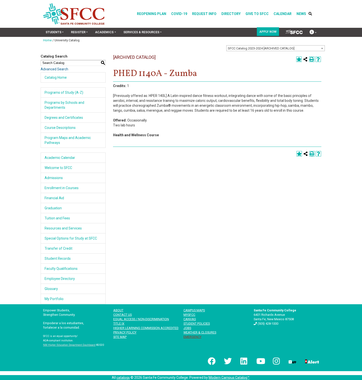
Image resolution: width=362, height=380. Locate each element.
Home (47, 40)
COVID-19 (179, 14)
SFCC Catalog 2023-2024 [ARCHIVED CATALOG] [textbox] (261, 48)
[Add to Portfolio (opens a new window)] (299, 59)
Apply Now (268, 31)
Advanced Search (54, 69)
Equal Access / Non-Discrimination (141, 319)
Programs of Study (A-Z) (64, 92)
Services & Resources (141, 32)
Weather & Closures (199, 332)
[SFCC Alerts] (311, 361)
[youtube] (260, 361)
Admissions (54, 178)
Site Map (120, 337)
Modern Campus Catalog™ (229, 378)
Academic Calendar (60, 158)
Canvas (189, 319)
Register (78, 32)
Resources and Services (63, 228)
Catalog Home (56, 77)
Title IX (118, 323)
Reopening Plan (151, 14)
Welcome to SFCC (58, 168)
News (301, 14)
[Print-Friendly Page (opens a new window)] (311, 59)
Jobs (187, 328)
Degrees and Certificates (64, 118)
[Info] (313, 32)
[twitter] (227, 361)
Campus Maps (194, 310)
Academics (104, 32)
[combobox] (275, 48)
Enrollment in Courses (62, 188)
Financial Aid (54, 198)
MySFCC (189, 315)
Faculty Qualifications (61, 269)
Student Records (58, 258)
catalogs (123, 378)
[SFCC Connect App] (292, 361)
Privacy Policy (124, 332)
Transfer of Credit (58, 248)
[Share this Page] (305, 59)
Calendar (283, 14)
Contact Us (122, 315)
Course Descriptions (60, 128)
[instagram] (276, 361)
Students (53, 32)
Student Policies (196, 323)
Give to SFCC (257, 14)
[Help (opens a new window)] (318, 59)
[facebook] (211, 361)
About (118, 310)
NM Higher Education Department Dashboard (69, 345)
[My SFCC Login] (294, 32)
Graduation (53, 208)
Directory (231, 14)
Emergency (192, 337)
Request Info (204, 14)
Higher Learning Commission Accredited (146, 328)
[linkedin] (243, 361)
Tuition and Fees (57, 218)
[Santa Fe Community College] (73, 14)
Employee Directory (60, 279)
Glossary (51, 289)
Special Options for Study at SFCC (71, 238)
